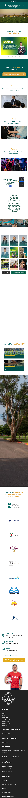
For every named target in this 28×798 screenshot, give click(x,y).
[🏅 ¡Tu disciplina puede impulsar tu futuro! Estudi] (14, 252)
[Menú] (24, 5)
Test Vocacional (6, 719)
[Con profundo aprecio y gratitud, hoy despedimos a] (14, 264)
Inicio (3, 713)
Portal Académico (6, 723)
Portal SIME (5, 725)
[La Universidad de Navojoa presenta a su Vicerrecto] (5, 240)
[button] (20, 5)
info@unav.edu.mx (6, 792)
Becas (3, 715)
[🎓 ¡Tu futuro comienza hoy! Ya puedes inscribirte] (23, 264)
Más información (6, 733)
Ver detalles (5, 742)
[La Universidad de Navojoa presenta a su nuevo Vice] (23, 240)
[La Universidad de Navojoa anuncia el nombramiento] (5, 252)
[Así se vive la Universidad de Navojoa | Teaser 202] (23, 252)
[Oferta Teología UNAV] (14, 54)
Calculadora (5, 717)
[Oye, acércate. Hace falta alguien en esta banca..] (5, 264)
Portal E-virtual (5, 721)
